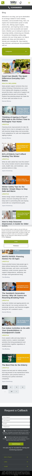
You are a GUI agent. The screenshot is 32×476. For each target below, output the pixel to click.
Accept (16, 241)
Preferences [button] (8, 237)
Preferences (16, 245)
